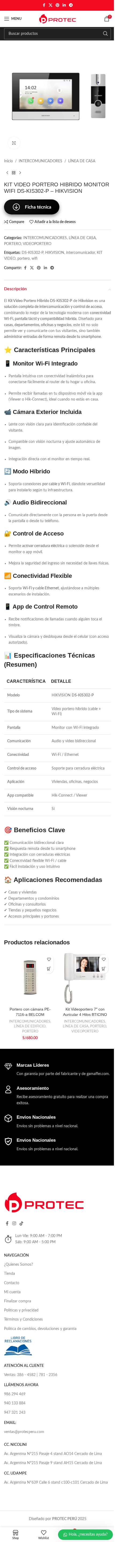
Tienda (9, 1274)
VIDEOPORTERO (37, 244)
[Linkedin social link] (64, 5)
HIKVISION (54, 253)
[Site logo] (57, 19)
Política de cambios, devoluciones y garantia (40, 1329)
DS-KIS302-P (32, 253)
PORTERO (12, 244)
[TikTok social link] (21, 1223)
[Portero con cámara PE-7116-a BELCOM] (30, 978)
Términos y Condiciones (23, 1319)
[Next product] (20, 172)
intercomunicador (80, 253)
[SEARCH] (105, 33)
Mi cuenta (12, 1292)
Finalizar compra (17, 1301)
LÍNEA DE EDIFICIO (29, 1026)
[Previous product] (7, 172)
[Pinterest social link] (57, 5)
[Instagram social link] (14, 1223)
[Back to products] (13, 172)
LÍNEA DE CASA (81, 161)
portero (23, 259)
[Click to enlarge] (14, 143)
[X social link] (50, 5)
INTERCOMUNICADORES (40, 161)
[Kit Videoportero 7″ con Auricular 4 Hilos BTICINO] (85, 978)
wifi (34, 259)
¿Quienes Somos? (18, 1264)
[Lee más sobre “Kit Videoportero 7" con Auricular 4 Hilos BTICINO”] (103, 969)
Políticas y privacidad (21, 1310)
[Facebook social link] (44, 5)
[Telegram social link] (70, 5)
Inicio (8, 161)
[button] (48, 969)
